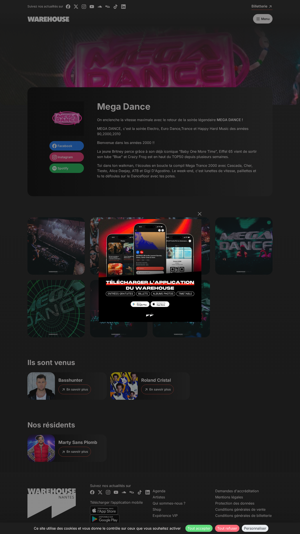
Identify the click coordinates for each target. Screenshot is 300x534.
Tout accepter (199, 528)
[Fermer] (199, 213)
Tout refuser (227, 528)
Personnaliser (255, 528)
